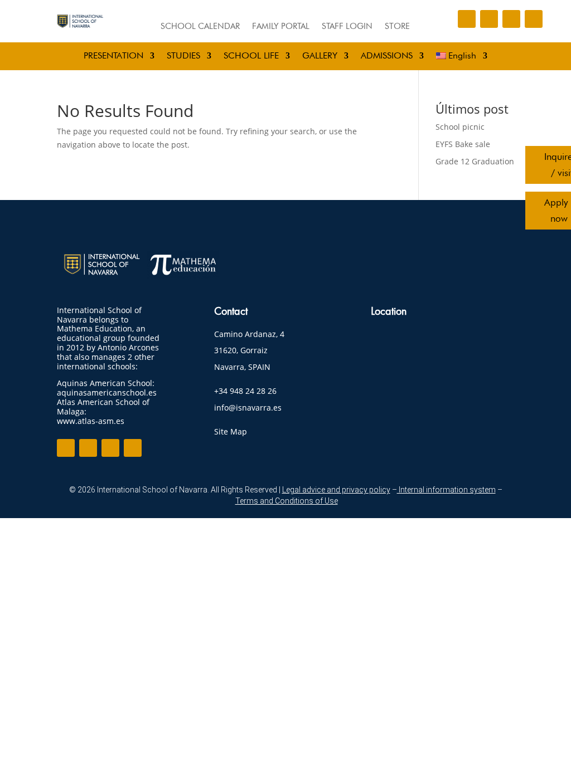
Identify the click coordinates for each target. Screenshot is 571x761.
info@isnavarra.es (248, 407)
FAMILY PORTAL (280, 26)
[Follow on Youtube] (534, 19)
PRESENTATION (113, 56)
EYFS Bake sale (462, 144)
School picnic (460, 126)
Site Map (230, 431)
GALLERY (319, 56)
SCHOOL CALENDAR (200, 26)
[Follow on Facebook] (467, 19)
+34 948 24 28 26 (245, 391)
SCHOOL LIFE (251, 56)
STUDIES (183, 56)
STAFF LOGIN (347, 26)
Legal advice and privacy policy (336, 489)
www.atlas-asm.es (90, 421)
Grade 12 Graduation (474, 161)
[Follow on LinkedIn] (511, 19)
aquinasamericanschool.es (107, 392)
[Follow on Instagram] (489, 19)
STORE (397, 26)
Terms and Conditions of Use (286, 500)
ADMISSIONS (387, 56)
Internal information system (446, 489)
